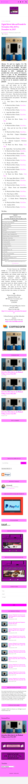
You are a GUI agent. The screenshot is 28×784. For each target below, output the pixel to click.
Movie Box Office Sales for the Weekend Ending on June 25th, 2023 (12, 373)
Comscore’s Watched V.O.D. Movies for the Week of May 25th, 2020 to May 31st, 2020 (16, 672)
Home (2, 21)
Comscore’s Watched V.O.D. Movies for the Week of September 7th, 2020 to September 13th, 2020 (16, 616)
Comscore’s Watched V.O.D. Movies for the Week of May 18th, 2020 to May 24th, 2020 (16, 679)
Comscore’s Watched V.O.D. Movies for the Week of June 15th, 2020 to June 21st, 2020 (16, 651)
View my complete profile (10, 488)
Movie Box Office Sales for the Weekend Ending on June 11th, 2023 (12, 413)
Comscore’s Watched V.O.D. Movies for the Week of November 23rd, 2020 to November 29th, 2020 (17, 666)
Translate (10, 768)
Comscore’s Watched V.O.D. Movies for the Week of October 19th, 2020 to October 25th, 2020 (17, 659)
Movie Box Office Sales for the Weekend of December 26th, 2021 (16, 623)
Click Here (23, 105)
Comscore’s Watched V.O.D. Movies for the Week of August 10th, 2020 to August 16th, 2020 (16, 645)
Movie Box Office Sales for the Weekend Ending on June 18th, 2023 (12, 392)
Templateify (16, 773)
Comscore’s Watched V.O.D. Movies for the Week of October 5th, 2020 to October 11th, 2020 (17, 637)
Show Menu (5, 2)
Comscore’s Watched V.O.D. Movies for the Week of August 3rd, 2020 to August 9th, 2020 (16, 630)
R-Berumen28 (9, 485)
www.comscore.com (15, 263)
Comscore (7, 21)
